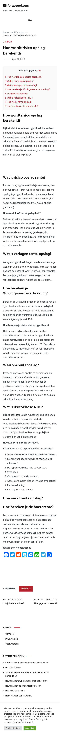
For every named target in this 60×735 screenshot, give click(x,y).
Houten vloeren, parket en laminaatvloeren (26, 681)
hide (39, 70)
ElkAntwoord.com (16, 5)
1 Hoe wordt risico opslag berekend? (23, 77)
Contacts (9, 634)
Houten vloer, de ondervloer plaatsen (23, 686)
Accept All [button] (29, 728)
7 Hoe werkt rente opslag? (18, 102)
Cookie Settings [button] (13, 728)
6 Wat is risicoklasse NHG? (19, 97)
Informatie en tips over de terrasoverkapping (27, 662)
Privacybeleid (11, 639)
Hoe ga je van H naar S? (45, 601)
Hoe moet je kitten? (15, 690)
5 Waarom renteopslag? (17, 93)
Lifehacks (7, 42)
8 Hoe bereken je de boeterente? (21, 106)
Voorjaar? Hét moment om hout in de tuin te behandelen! (27, 674)
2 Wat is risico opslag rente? (19, 81)
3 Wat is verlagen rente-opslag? (21, 85)
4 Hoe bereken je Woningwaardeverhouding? (27, 89)
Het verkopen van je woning (18, 695)
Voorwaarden (12, 644)
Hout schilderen (13, 667)
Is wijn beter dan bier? (13, 601)
